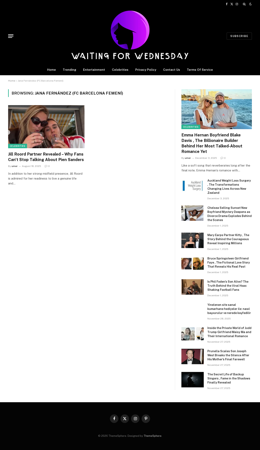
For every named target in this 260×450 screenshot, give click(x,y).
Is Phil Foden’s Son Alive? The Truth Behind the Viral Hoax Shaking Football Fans (227, 285)
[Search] (244, 4)
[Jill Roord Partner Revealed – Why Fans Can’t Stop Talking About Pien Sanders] (46, 126)
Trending (69, 69)
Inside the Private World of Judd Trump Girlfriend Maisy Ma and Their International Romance (229, 332)
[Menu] (10, 36)
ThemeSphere (152, 435)
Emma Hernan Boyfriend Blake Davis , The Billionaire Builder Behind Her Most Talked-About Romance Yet (211, 143)
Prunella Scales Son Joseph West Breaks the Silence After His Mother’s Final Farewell (228, 355)
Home (51, 69)
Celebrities (120, 69)
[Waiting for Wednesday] (130, 36)
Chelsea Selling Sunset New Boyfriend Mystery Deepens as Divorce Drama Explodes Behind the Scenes (229, 214)
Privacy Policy (145, 69)
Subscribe (239, 36)
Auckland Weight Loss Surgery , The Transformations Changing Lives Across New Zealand (229, 186)
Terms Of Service (200, 69)
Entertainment (94, 69)
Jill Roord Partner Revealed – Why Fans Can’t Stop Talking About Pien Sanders (46, 157)
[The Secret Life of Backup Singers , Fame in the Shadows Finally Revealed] (192, 379)
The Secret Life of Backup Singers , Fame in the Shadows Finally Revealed (228, 378)
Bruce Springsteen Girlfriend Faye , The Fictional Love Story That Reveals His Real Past (228, 262)
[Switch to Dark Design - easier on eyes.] (250, 4)
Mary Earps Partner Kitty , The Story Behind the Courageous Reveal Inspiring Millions (228, 239)
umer (15, 166)
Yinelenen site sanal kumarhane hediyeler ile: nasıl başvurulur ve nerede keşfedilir (229, 309)
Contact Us (171, 69)
